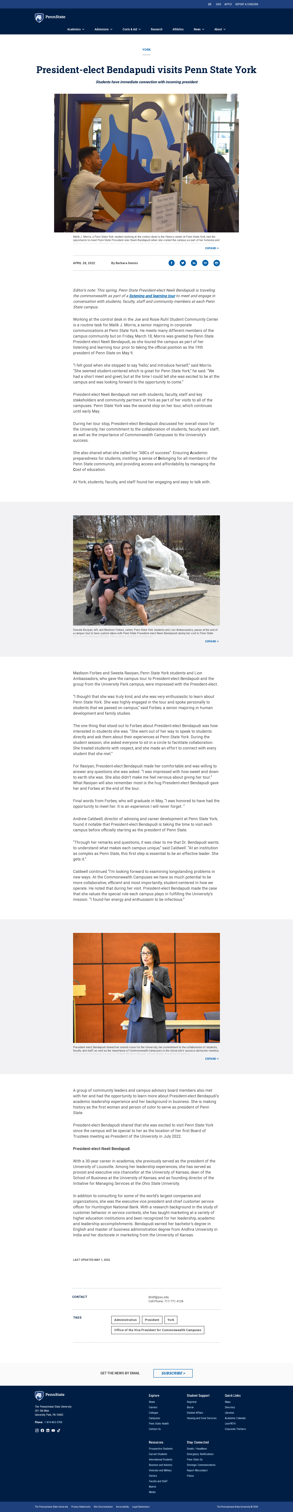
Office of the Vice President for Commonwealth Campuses (157, 1330)
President (152, 1320)
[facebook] (172, 263)
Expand (210, 248)
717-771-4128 (173, 1301)
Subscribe (171, 1373)
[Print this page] (216, 263)
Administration (125, 1320)
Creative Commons (140, 636)
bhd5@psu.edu (159, 1297)
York (146, 49)
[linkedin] (194, 263)
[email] (205, 263)
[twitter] (183, 263)
